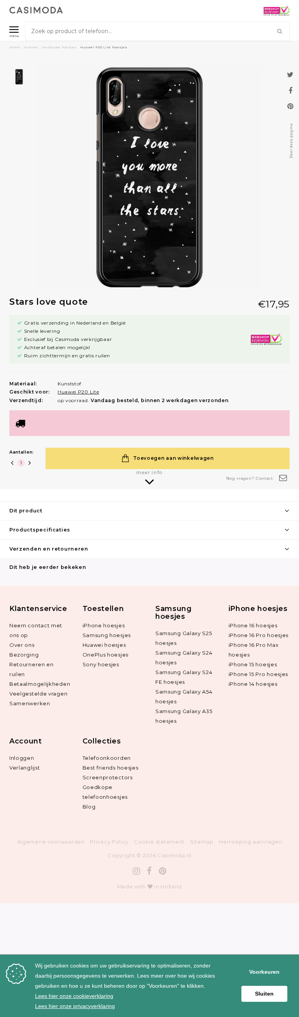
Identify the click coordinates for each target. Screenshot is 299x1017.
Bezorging (24, 655)
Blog (89, 806)
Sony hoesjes (101, 664)
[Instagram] (137, 871)
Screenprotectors (108, 777)
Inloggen (21, 758)
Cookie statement (159, 842)
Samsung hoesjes (107, 635)
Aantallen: (21, 452)
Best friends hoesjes (111, 768)
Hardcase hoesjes (59, 47)
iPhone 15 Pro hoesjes (258, 674)
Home (15, 47)
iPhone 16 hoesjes (253, 625)
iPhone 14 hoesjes (253, 684)
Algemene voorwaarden (51, 842)
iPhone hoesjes (104, 625)
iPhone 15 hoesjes (253, 664)
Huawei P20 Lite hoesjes (103, 47)
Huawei (31, 47)
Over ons (22, 645)
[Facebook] (149, 871)
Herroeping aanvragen (250, 842)
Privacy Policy (109, 842)
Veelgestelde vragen (38, 693)
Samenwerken (29, 703)
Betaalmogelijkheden (39, 684)
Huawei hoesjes (104, 645)
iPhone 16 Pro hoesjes (259, 635)
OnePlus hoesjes (106, 655)
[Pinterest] (163, 871)
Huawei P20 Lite (78, 392)
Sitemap (202, 842)
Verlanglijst (24, 768)
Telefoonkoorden (107, 758)
